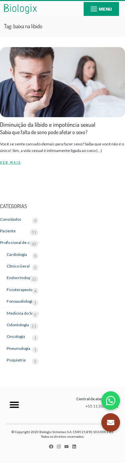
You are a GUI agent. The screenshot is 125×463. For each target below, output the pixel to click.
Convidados (10, 219)
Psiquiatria (16, 359)
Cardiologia (17, 254)
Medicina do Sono (22, 313)
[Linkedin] (74, 446)
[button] (14, 404)
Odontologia (18, 324)
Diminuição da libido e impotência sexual (47, 128)
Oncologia (16, 336)
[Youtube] (66, 446)
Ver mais (10, 162)
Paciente (8, 230)
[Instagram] (59, 446)
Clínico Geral (18, 266)
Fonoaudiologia (20, 301)
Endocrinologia (20, 277)
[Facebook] (51, 446)
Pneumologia (18, 348)
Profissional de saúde (19, 242)
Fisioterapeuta (20, 289)
